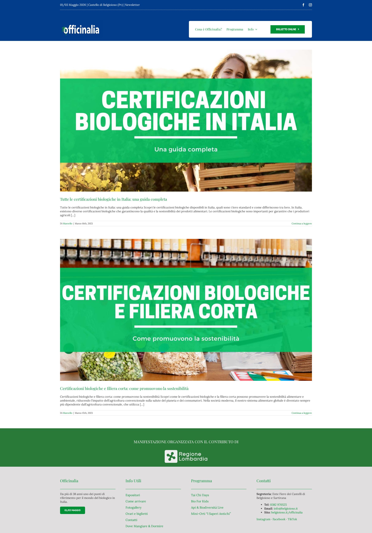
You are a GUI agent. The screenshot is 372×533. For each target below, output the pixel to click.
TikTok (292, 519)
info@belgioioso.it (286, 508)
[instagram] (310, 4)
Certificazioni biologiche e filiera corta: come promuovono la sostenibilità (124, 388)
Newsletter (132, 5)
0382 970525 (278, 504)
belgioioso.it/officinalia (287, 512)
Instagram (264, 519)
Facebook (279, 519)
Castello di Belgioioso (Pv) (105, 5)
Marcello (67, 223)
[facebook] (303, 4)
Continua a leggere (302, 223)
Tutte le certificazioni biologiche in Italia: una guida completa (113, 199)
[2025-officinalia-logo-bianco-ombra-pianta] (81, 21)
